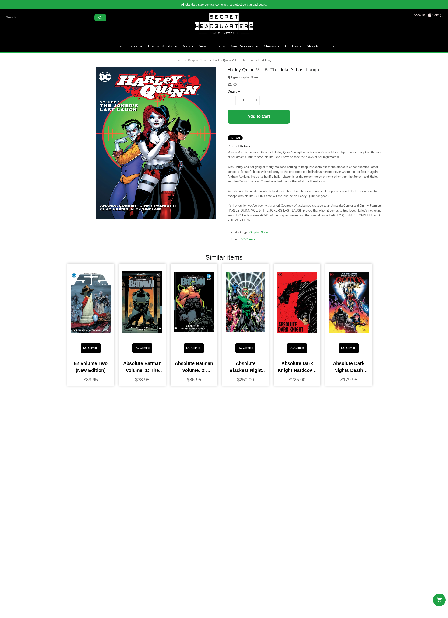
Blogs (330, 46)
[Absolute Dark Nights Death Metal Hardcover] (349, 336)
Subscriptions (209, 46)
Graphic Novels (160, 46)
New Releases (242, 46)
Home (178, 60)
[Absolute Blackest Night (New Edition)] (245, 336)
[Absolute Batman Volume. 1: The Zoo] (142, 336)
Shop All (313, 46)
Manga (188, 46)
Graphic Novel (197, 60)
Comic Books (127, 46)
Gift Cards (293, 46)
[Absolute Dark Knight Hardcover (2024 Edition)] (297, 336)
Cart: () (437, 15)
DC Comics (248, 239)
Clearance (272, 46)
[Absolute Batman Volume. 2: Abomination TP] (194, 336)
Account (419, 15)
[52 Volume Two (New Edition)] (91, 336)
